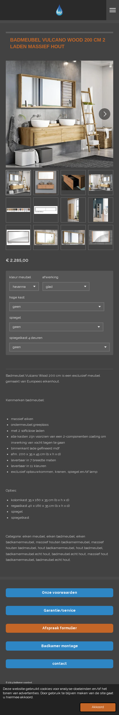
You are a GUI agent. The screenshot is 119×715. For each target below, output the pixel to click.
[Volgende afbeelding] (104, 114)
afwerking (50, 277)
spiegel (15, 318)
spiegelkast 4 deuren (25, 338)
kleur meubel (20, 277)
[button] (18, 182)
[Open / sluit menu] (112, 10)
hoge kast (17, 297)
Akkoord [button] (98, 707)
